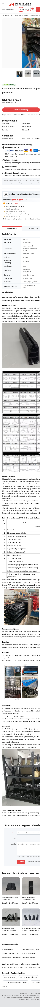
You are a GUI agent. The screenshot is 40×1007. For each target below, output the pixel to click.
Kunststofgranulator (28, 957)
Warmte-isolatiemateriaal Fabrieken (15, 982)
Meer (4, 986)
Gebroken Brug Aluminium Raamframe (12, 953)
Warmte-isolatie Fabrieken (28, 977)
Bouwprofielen (34, 15)
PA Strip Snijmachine (28, 953)
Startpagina (5, 15)
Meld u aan (6, 219)
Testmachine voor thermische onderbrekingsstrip (12, 957)
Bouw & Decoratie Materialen (19, 15)
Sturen (21, 862)
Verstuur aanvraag (21, 110)
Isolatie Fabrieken (9, 977)
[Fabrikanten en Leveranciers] (20, 4)
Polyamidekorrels (8, 949)
